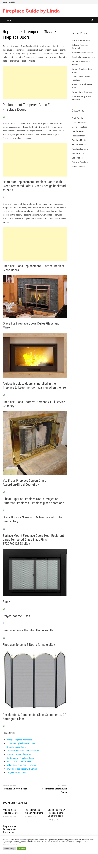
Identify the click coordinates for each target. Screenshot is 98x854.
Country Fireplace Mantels (83, 57)
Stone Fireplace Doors (16, 747)
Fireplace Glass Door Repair (19, 761)
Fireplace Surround (80, 149)
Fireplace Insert (78, 135)
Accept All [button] (22, 849)
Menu (9, 20)
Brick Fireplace (78, 118)
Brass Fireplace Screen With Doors (34, 811)
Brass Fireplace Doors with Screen (22, 768)
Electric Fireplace (79, 126)
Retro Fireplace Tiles (81, 40)
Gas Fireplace (78, 157)
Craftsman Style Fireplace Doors (21, 743)
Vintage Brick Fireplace (82, 92)
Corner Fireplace (79, 122)
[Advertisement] (35, 82)
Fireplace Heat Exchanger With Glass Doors (10, 829)
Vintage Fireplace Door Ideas (19, 739)
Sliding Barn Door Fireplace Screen (22, 765)
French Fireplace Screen (82, 52)
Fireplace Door (78, 131)
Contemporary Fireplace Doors (20, 758)
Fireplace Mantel (79, 140)
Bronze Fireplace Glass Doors (20, 754)
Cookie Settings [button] (9, 849)
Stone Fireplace (78, 166)
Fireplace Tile (78, 153)
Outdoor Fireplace (80, 162)
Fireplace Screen (79, 144)
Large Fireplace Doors (16, 772)
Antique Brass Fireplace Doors (10, 811)
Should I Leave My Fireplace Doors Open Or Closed (56, 812)
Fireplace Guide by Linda (31, 10)
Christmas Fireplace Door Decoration (23, 750)
